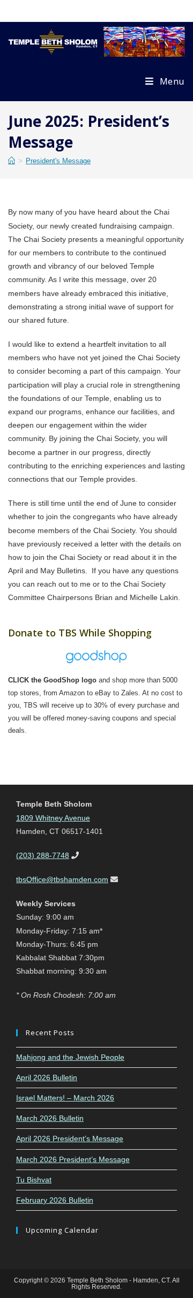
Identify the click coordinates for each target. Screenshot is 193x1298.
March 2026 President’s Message (73, 1159)
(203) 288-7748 (42, 855)
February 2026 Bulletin (54, 1200)
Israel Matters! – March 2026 (65, 1098)
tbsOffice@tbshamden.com (62, 879)
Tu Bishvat (33, 1179)
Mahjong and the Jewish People (70, 1057)
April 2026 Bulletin (46, 1077)
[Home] (11, 161)
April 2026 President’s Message (69, 1138)
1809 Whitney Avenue (53, 818)
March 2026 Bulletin (50, 1118)
